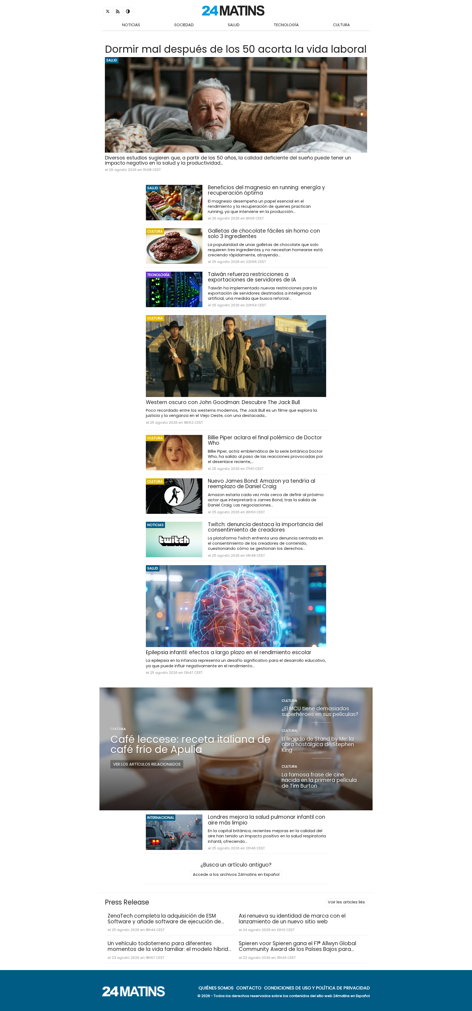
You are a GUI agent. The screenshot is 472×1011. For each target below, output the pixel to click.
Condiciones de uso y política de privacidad (317, 988)
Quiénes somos (216, 988)
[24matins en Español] (136, 995)
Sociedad (184, 25)
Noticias (131, 25)
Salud (234, 25)
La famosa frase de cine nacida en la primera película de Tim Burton (319, 780)
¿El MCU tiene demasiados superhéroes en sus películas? (320, 711)
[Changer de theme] (128, 11)
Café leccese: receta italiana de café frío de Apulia (190, 744)
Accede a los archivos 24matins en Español (236, 874)
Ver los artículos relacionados (147, 764)
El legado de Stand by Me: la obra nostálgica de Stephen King (318, 744)
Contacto (248, 988)
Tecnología (286, 25)
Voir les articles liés (346, 902)
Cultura (341, 25)
